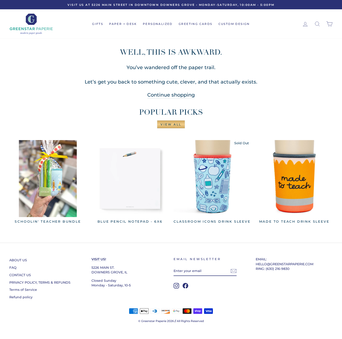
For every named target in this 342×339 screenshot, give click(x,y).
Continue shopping (171, 95)
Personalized (158, 24)
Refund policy (21, 297)
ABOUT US (18, 260)
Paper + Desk (123, 24)
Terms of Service (23, 290)
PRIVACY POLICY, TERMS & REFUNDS (39, 282)
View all (171, 124)
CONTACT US (20, 275)
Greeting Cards (195, 24)
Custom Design (234, 24)
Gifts (97, 24)
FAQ (13, 267)
